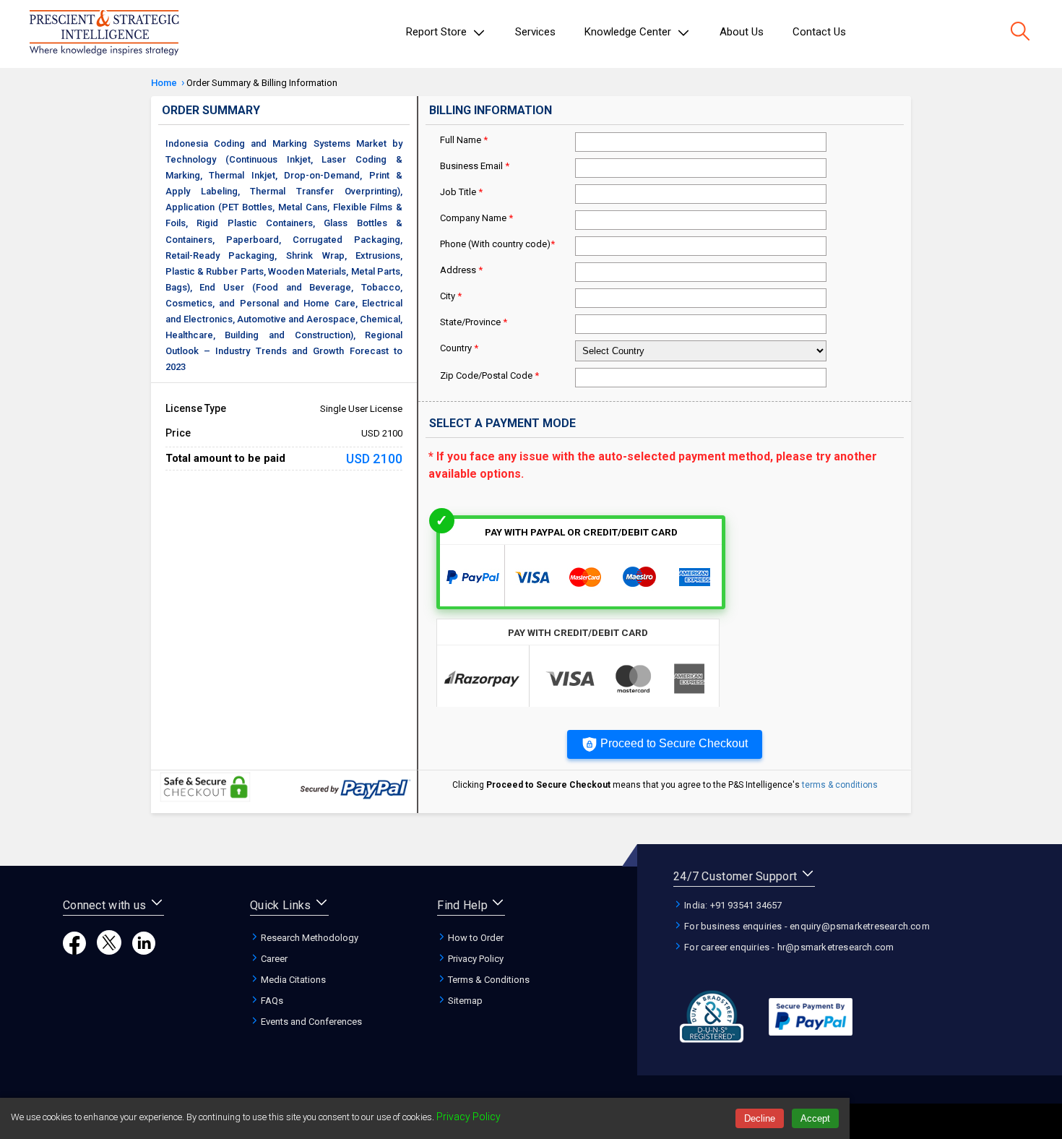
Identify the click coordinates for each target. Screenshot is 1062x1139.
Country (459, 348)
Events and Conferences (310, 1021)
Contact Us (819, 31)
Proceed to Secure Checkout (674, 743)
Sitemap (464, 1000)
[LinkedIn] (143, 951)
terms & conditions (840, 785)
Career (273, 958)
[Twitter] (109, 951)
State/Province (473, 322)
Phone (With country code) (497, 243)
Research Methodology (308, 937)
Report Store (438, 31)
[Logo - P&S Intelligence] (104, 34)
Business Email (474, 165)
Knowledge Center (629, 31)
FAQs (271, 1000)
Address (461, 270)
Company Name (476, 217)
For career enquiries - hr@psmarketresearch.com (788, 947)
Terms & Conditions (488, 979)
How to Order (475, 937)
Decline (759, 1118)
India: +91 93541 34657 (732, 905)
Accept (815, 1118)
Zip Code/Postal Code (489, 375)
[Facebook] (74, 951)
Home (164, 82)
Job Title (461, 191)
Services (535, 31)
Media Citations (292, 979)
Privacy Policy (475, 958)
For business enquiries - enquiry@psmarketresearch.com (806, 926)
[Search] (1020, 32)
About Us (742, 31)
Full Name (464, 139)
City (451, 296)
